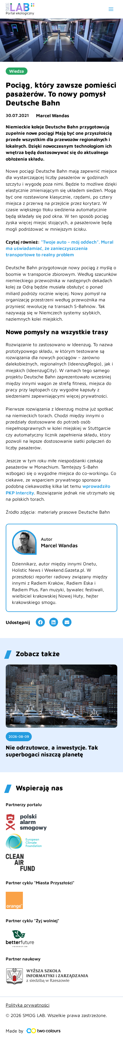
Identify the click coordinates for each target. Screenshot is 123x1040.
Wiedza (16, 71)
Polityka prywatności (27, 1005)
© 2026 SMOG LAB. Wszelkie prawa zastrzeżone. (56, 1015)
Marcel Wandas (52, 115)
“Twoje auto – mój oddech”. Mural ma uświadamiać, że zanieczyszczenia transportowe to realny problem (59, 248)
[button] (40, 622)
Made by (14, 1030)
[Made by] (43, 1030)
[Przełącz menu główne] (111, 9)
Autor (46, 539)
